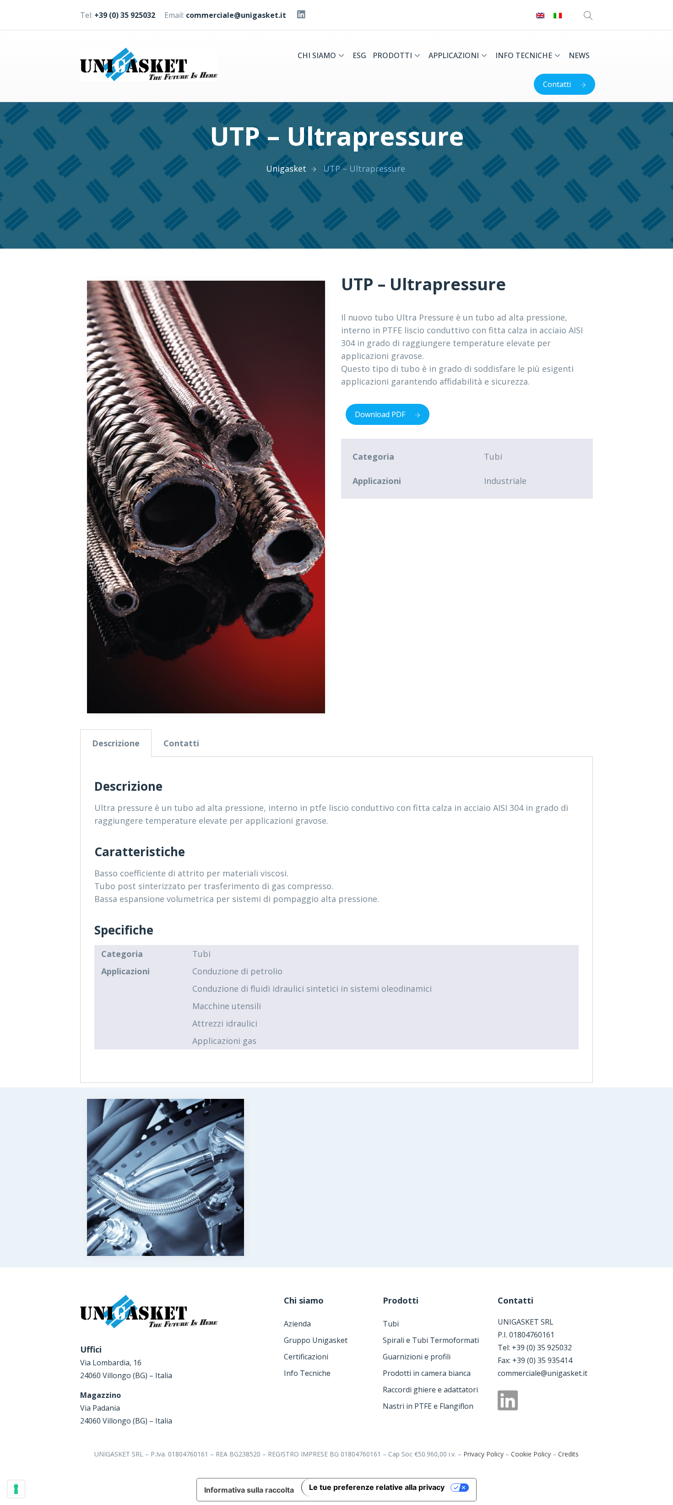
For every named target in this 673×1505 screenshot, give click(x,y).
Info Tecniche (307, 1373)
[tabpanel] (336, 920)
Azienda (297, 1324)
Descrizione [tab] (116, 743)
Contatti (557, 84)
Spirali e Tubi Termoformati (431, 1340)
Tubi (391, 1324)
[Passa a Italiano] (557, 15)
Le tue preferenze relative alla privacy (377, 1487)
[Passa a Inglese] (540, 15)
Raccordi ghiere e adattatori (430, 1390)
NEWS (579, 55)
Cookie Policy (531, 1454)
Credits (568, 1454)
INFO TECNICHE (523, 55)
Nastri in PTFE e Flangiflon (428, 1406)
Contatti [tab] (181, 743)
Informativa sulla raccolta (249, 1489)
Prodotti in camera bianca (427, 1373)
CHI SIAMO (317, 55)
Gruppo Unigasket (315, 1340)
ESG (359, 55)
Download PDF (380, 414)
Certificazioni (306, 1357)
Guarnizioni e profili (416, 1357)
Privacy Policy (483, 1454)
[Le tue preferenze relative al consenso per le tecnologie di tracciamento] (16, 1489)
